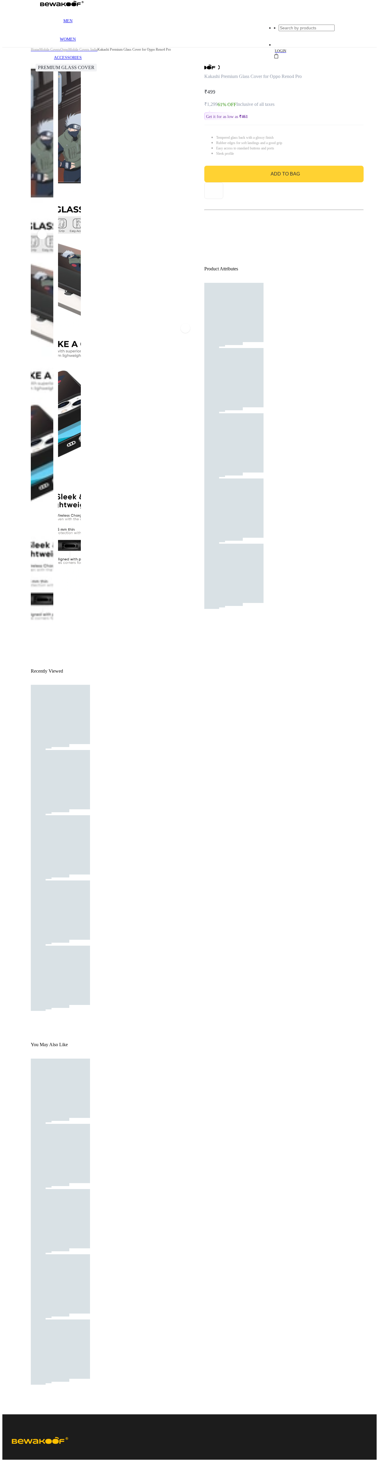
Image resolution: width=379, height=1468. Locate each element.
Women (68, 39)
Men (68, 21)
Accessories (68, 57)
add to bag (285, 173)
